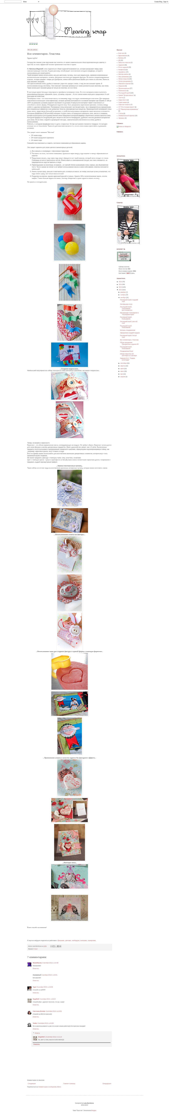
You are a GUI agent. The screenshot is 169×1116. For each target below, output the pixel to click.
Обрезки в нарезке (124, 83)
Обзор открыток (123, 79)
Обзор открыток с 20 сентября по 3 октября (128, 354)
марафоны (122, 72)
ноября (123, 295)
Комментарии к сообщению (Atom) (50, 1087)
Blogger (93, 1110)
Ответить (36, 968)
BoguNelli (36, 999)
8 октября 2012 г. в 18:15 (48, 999)
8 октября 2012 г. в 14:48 (50, 963)
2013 (120, 287)
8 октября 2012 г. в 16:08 (45, 987)
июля (122, 368)
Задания (121, 65)
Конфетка (121, 69)
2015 (120, 282)
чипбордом (75, 940)
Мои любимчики (123, 76)
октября (123, 297)
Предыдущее (107, 1083)
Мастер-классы (123, 74)
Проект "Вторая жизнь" (125, 95)
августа (123, 366)
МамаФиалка (37, 963)
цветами (68, 940)
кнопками (83, 940)
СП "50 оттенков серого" (126, 107)
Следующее (32, 1083)
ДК (119, 60)
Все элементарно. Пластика (129, 340)
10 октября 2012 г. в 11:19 (53, 1037)
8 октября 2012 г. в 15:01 (49, 975)
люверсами (92, 940)
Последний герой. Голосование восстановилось (126, 308)
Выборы (121, 58)
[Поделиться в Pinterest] (60, 946)
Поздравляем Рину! (126, 351)
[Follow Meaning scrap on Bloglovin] (124, 126)
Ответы (37, 1033)
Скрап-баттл (122, 100)
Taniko (35, 1023)
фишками (61, 940)
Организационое (123, 88)
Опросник (121, 86)
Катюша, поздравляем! (127, 330)
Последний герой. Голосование (126, 318)
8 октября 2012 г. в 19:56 (54, 1011)
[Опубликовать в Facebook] (58, 946)
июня (122, 371)
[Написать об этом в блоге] (54, 946)
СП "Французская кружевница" (128, 109)
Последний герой (124, 93)
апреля (123, 376)
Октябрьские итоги (126, 304)
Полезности (122, 90)
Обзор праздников (124, 81)
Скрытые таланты (124, 104)
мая (121, 374)
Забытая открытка (124, 62)
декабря (123, 292)
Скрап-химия (122, 102)
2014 (120, 284)
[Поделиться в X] (56, 946)
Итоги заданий (123, 67)
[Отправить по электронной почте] (51, 946)
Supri (34, 987)
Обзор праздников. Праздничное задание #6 (129, 343)
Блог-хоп (121, 53)
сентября (123, 363)
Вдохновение (122, 55)
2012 (120, 290)
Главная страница (69, 1083)
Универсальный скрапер (126, 115)
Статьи (35, 949)
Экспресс (121, 118)
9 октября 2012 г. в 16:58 (46, 1023)
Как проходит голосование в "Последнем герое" (129, 313)
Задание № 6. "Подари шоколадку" (127, 359)
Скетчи (120, 97)
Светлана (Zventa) (39, 1011)
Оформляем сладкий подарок (130, 333)
